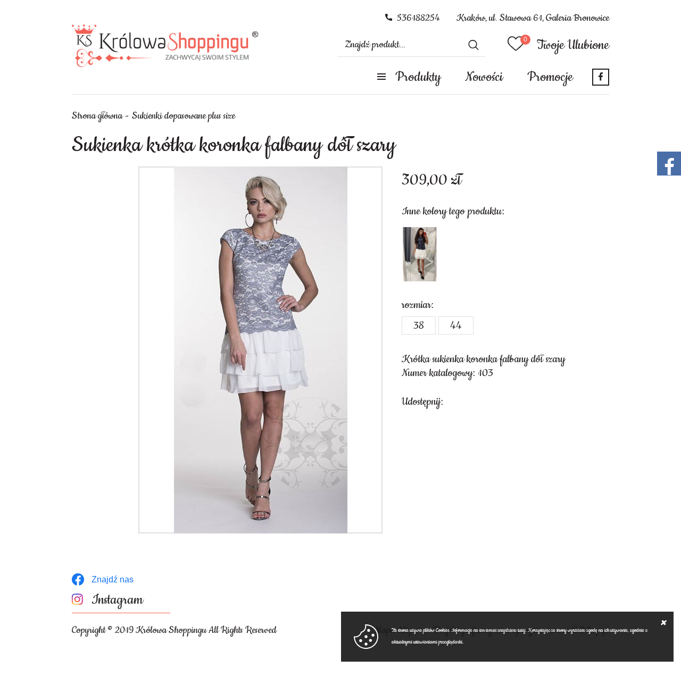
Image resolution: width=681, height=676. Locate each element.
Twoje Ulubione (573, 45)
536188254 (418, 18)
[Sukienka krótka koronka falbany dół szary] (260, 349)
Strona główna (97, 116)
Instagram (117, 600)
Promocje (550, 77)
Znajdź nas (113, 579)
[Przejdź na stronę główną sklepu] (165, 45)
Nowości (484, 77)
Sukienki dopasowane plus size (183, 116)
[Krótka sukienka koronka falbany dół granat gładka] (420, 254)
